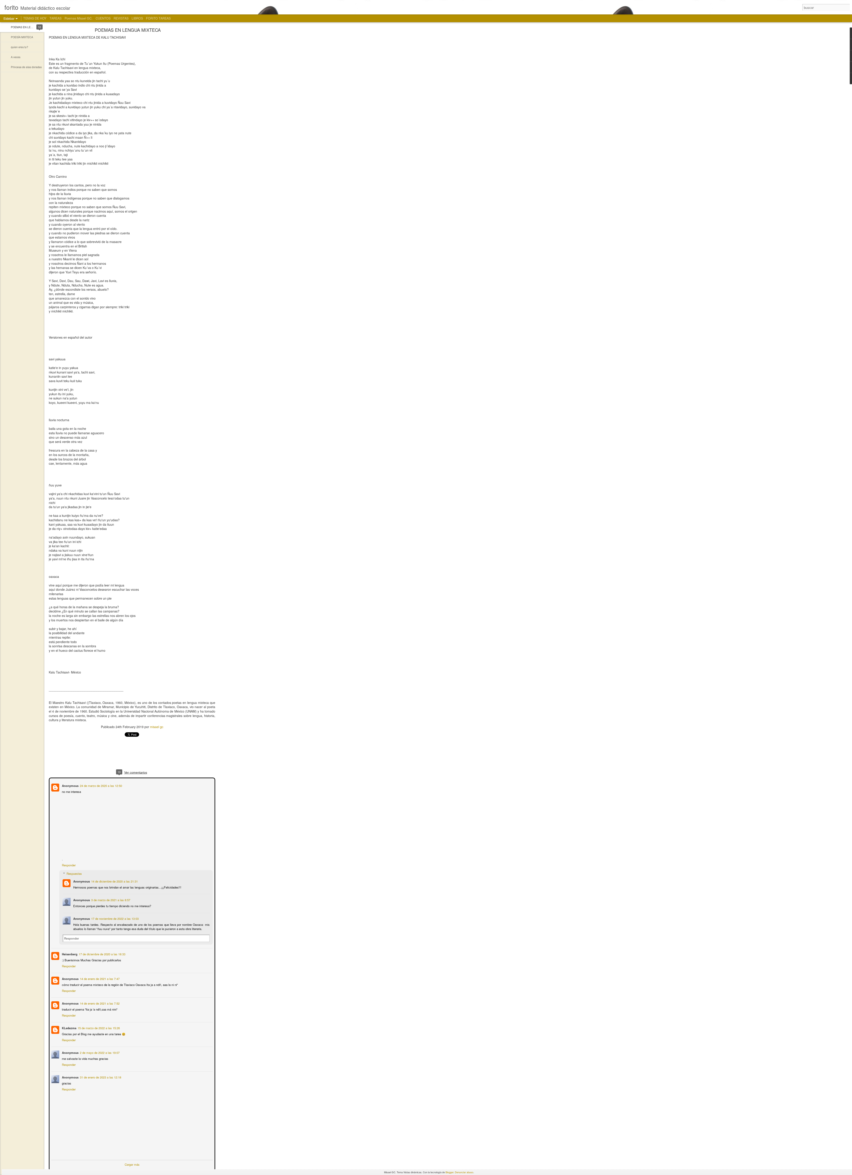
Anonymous (69, 785)
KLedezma (68, 1027)
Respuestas (73, 873)
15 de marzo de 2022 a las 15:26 (98, 1027)
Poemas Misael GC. (79, 18)
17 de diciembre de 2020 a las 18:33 (101, 954)
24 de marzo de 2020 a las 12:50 (100, 785)
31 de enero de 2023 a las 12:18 (100, 1077)
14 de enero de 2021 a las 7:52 (99, 1003)
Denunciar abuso (464, 1172)
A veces (15, 57)
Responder (68, 865)
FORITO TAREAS (158, 18)
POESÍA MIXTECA (22, 37)
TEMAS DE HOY (34, 18)
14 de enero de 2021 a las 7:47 (99, 978)
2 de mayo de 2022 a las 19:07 (99, 1052)
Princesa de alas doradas (26, 67)
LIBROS (137, 18)
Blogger (450, 1172)
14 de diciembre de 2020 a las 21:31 (114, 881)
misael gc (156, 727)
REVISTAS (121, 18)
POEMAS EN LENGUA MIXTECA (31, 27)
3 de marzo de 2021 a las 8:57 (110, 899)
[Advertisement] (239, 98)
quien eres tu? (19, 47)
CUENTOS (103, 18)
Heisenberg (69, 954)
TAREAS (55, 18)
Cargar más (132, 1164)
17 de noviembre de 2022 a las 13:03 (114, 918)
